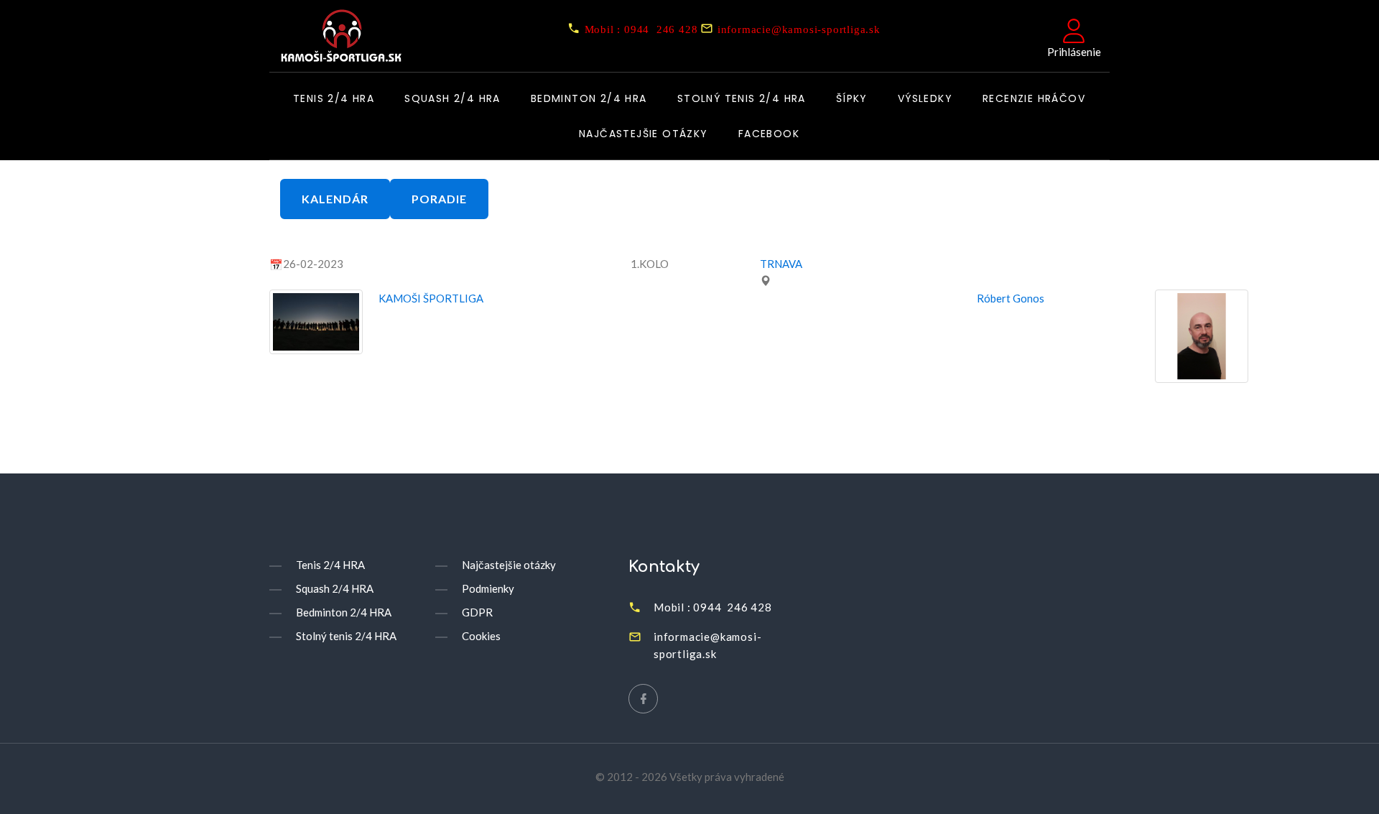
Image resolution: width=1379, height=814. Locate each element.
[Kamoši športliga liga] (336, 37)
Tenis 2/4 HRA (333, 99)
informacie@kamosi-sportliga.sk (799, 29)
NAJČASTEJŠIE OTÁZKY (643, 134)
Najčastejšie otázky (509, 564)
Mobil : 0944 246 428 (641, 29)
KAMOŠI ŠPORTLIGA (431, 298)
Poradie (439, 198)
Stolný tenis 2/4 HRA (741, 99)
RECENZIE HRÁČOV (1034, 99)
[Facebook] (643, 698)
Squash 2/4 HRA (452, 99)
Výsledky (925, 99)
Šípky (852, 99)
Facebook (768, 134)
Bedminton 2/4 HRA (589, 99)
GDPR (477, 612)
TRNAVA (781, 263)
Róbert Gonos (1010, 298)
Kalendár (335, 198)
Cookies (481, 635)
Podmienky (488, 588)
